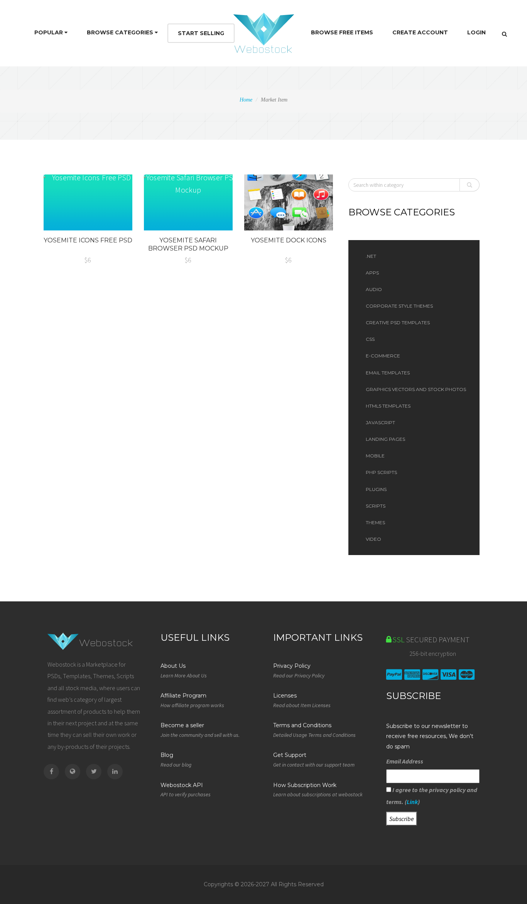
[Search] (504, 34)
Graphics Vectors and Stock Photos (416, 389)
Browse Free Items (342, 32)
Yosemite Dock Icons (288, 240)
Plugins (376, 489)
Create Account (420, 32)
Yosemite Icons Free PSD (88, 240)
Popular (49, 32)
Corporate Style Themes (399, 306)
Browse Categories (121, 32)
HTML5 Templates (388, 406)
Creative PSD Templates (398, 322)
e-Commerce (383, 356)
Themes (375, 522)
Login (476, 32)
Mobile (375, 456)
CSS (370, 339)
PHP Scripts (381, 472)
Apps (372, 273)
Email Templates (388, 373)
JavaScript (380, 422)
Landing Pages (385, 439)
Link (412, 802)
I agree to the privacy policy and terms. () (431, 795)
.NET (371, 256)
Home (246, 100)
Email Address (404, 761)
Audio (374, 289)
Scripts (375, 506)
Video (373, 539)
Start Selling (201, 33)
